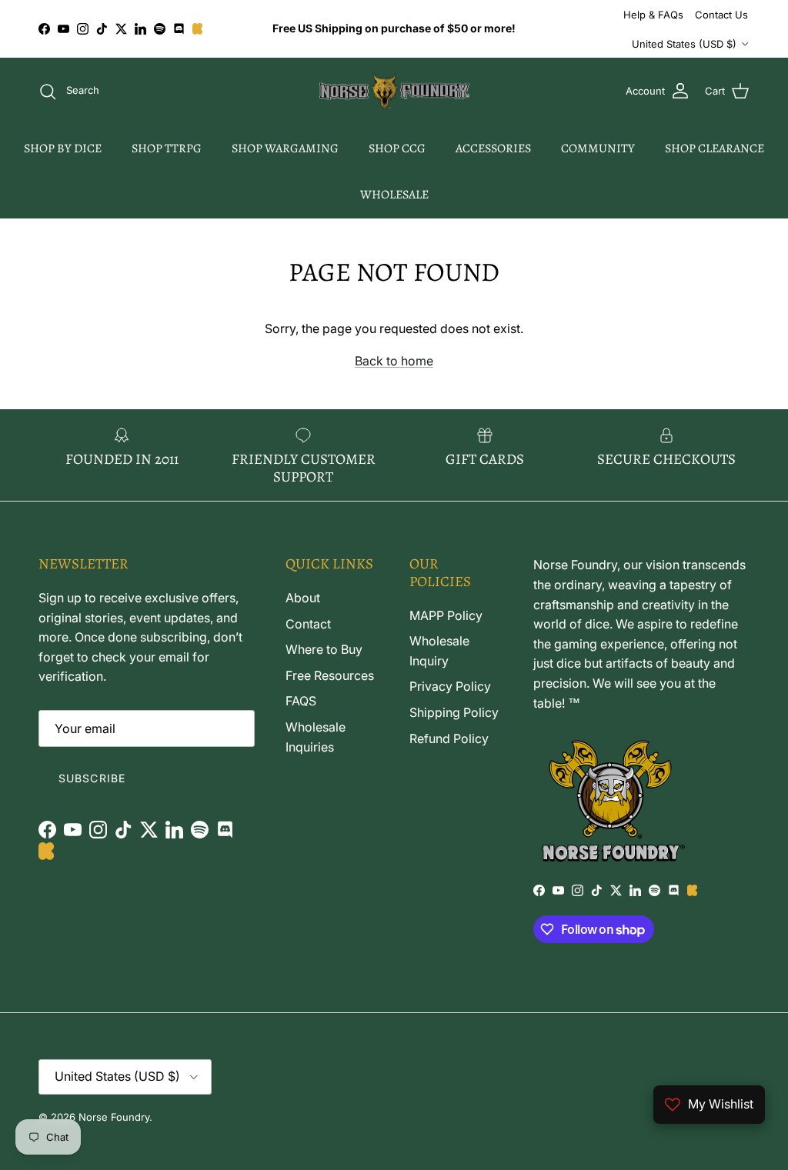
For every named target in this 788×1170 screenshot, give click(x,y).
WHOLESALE (394, 194)
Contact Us (721, 14)
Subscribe (91, 778)
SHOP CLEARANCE (714, 148)
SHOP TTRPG (167, 148)
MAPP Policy (445, 615)
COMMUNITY (598, 148)
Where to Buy (323, 649)
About (302, 597)
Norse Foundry (113, 1117)
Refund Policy (449, 738)
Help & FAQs (653, 14)
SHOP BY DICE (63, 148)
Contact (308, 624)
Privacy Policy (450, 686)
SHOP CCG (397, 148)
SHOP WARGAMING (285, 148)
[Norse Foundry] (394, 91)
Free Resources (329, 675)
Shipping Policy (454, 712)
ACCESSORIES (493, 148)
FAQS (300, 700)
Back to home (394, 360)
